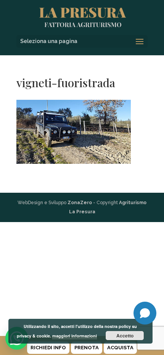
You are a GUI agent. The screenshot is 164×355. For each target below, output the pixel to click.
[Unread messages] (144, 313)
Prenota (86, 347)
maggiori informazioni (74, 336)
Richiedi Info (48, 347)
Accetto (124, 335)
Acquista (120, 347)
